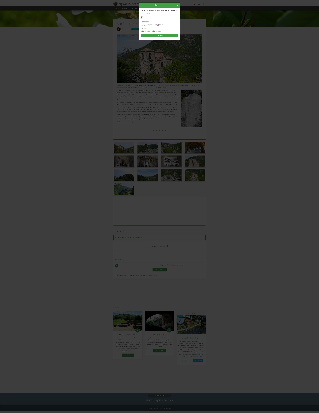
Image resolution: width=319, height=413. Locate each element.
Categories (144, 28)
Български (148, 25)
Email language (145, 21)
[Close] (177, 5)
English (161, 25)
